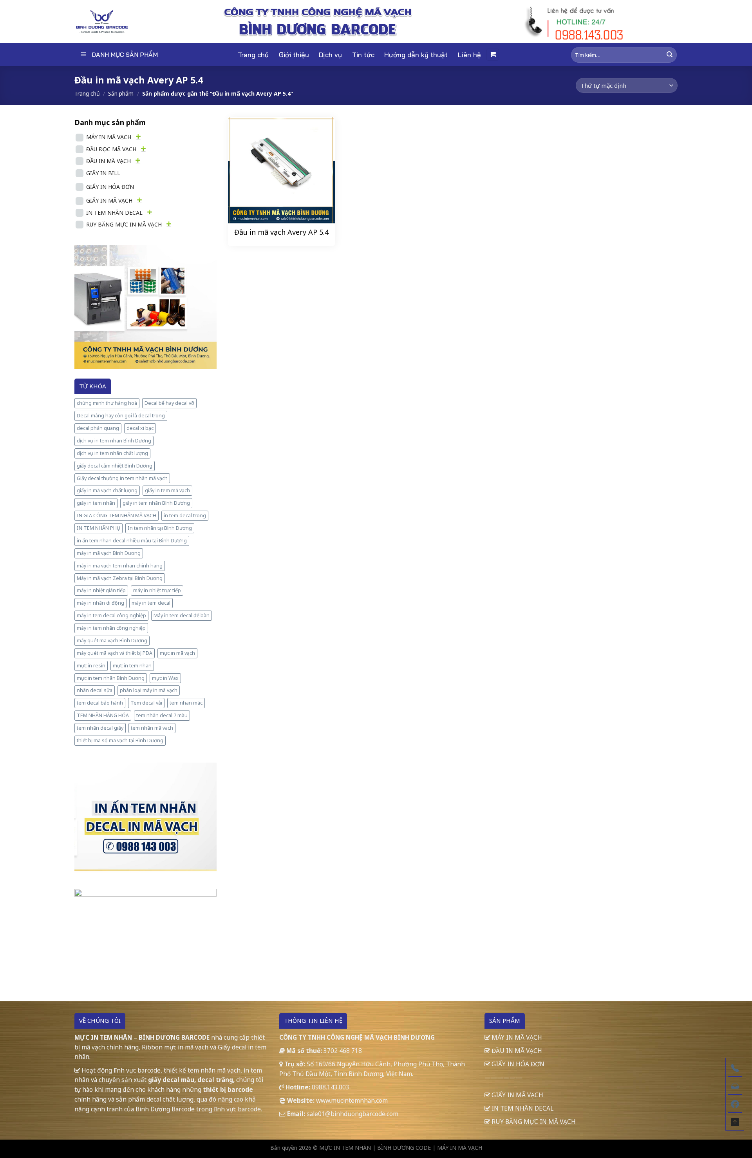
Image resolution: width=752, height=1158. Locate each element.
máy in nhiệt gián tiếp (101, 590)
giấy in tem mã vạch (167, 490)
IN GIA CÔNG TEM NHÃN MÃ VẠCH (116, 515)
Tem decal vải (146, 703)
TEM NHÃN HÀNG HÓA (103, 715)
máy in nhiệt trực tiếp (157, 590)
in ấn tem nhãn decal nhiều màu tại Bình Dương (132, 540)
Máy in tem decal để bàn (182, 615)
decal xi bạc (140, 428)
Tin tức (363, 55)
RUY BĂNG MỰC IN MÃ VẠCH (124, 224)
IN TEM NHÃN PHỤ (98, 528)
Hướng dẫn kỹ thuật (416, 55)
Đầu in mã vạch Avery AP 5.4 (281, 232)
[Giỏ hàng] (492, 55)
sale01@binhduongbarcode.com (352, 1113)
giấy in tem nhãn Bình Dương (156, 503)
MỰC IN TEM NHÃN (345, 1147)
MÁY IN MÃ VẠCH (108, 137)
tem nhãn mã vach (152, 728)
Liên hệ (469, 55)
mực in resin (91, 665)
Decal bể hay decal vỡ (169, 403)
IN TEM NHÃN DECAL (114, 212)
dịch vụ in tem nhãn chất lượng (112, 453)
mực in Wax (165, 678)
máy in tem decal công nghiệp (111, 615)
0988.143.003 (330, 1087)
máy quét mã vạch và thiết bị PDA (114, 653)
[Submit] (669, 54)
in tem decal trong (185, 515)
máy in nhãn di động (100, 603)
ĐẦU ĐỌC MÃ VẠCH (111, 149)
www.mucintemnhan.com (352, 1100)
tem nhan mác (186, 703)
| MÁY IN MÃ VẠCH (457, 1147)
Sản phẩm (121, 93)
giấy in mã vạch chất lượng (107, 490)
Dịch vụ (330, 55)
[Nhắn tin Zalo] (735, 1085)
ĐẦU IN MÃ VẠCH (108, 161)
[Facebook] (735, 1103)
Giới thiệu (294, 55)
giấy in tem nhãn (96, 503)
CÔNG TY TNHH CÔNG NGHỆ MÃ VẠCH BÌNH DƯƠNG (357, 1037)
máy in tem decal (151, 603)
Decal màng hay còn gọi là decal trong (121, 415)
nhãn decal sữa (94, 690)
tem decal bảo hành (100, 703)
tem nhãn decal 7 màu (162, 715)
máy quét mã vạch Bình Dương (112, 640)
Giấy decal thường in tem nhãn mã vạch (122, 478)
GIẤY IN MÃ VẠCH (109, 200)
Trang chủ (253, 55)
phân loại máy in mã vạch (148, 690)
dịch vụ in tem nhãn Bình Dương (114, 440)
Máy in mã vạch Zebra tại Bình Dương (120, 578)
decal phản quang (98, 428)
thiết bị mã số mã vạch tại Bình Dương (120, 740)
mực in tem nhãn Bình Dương (111, 678)
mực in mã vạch (177, 653)
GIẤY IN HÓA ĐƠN (110, 186)
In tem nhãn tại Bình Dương (160, 528)
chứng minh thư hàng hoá (107, 403)
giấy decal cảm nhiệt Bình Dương (114, 465)
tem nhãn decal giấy (100, 728)
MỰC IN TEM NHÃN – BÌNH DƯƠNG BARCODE (142, 1037)
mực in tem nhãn (132, 665)
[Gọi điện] (735, 1067)
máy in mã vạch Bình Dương (109, 553)
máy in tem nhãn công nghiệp (111, 628)
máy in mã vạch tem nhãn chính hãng (120, 565)
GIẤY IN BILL (103, 173)
